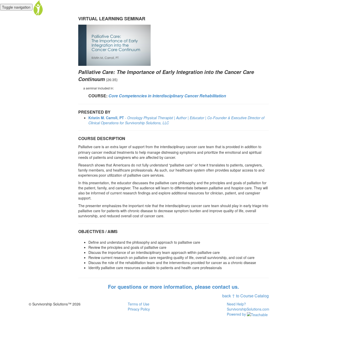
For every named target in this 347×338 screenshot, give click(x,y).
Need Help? (236, 303)
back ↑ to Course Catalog (245, 296)
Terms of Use (138, 303)
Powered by (237, 314)
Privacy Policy (139, 309)
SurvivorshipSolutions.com (248, 309)
